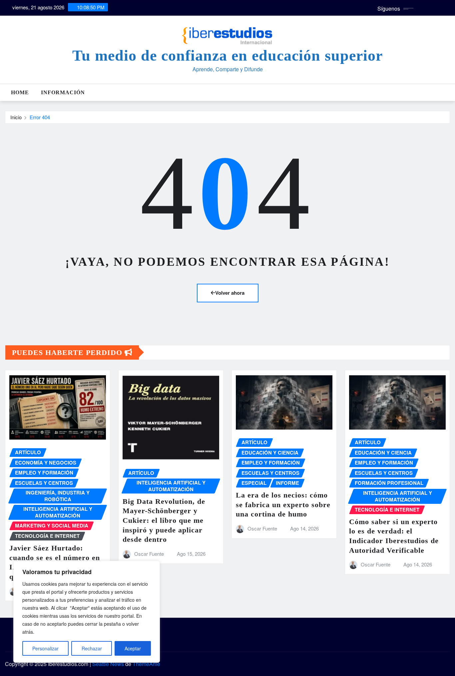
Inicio (16, 117)
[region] (86, 612)
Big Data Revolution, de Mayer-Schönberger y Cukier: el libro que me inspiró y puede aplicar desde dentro (164, 520)
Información (63, 92)
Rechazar (92, 648)
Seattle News (108, 664)
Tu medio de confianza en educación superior (227, 55)
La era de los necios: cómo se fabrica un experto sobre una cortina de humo (283, 504)
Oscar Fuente (149, 553)
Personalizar (45, 648)
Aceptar (133, 648)
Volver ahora (229, 292)
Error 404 (40, 117)
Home (20, 92)
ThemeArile (146, 664)
